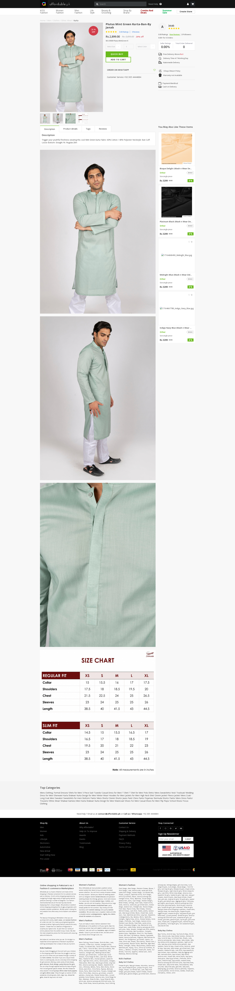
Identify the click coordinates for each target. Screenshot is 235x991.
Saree (120, 905)
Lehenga (131, 903)
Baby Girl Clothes (126, 962)
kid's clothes (47, 958)
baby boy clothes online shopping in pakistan (176, 941)
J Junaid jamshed (171, 915)
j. (124, 950)
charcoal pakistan (100, 959)
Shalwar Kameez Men (70, 801)
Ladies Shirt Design (125, 892)
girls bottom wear (169, 901)
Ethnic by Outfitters (145, 948)
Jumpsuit (127, 894)
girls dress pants (170, 905)
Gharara (148, 909)
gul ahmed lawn (91, 955)
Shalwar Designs (147, 901)
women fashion (71, 920)
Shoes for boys (166, 960)
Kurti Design (147, 894)
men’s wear (58, 920)
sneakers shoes (185, 960)
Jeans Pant (127, 798)
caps (106, 930)
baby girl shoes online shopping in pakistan (171, 909)
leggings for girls (181, 901)
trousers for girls (167, 907)
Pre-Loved (44, 859)
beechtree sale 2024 (133, 915)
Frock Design (123, 888)
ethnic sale (82, 981)
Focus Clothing (110, 983)
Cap (138, 925)
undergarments (96, 914)
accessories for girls (183, 917)
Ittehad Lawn (143, 952)
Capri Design (136, 901)
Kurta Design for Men (86, 795)
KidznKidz (144, 966)
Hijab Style (137, 923)
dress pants (161, 958)
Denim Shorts (115, 798)
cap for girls (183, 920)
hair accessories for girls (187, 924)
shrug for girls (184, 899)
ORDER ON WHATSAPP (117, 69)
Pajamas (149, 798)
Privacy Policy (125, 843)
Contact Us (124, 827)
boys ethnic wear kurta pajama (66, 971)
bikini (113, 914)
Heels (128, 929)
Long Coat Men (47, 798)
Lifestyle (43, 839)
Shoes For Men (131, 801)
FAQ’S (121, 839)
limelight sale (90, 953)
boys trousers (162, 952)
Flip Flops (164, 801)
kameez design (137, 892)
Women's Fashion (127, 885)
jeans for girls (170, 903)
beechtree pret (123, 948)
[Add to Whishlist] (154, 70)
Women (43, 831)
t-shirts (107, 901)
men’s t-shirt (102, 928)
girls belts (166, 920)
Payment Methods (127, 835)
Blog (81, 847)
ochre (173, 973)
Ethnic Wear (66, 20)
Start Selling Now (47, 855)
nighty (105, 914)
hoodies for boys (169, 950)
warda (149, 950)
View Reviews (174, 34)
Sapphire (134, 952)
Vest (173, 792)
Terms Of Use (125, 847)
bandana (101, 930)
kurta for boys (166, 938)
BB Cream (127, 935)
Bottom (85, 798)
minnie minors (174, 971)
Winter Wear (102, 795)
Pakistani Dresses (142, 888)
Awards (82, 835)
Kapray (131, 948)
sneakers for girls (173, 913)
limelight (112, 961)
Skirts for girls (181, 905)
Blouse (151, 888)
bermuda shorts (166, 954)
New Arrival (45, 851)
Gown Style (138, 903)
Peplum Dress (131, 909)
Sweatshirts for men (72, 798)
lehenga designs (172, 885)
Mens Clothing (46, 792)
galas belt (179, 967)
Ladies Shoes (132, 927)
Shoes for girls (188, 907)
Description (49, 129)
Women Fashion (60, 11)
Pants (93, 798)
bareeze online (146, 921)
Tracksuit (181, 792)
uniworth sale (102, 955)
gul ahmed (102, 973)
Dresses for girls (124, 966)
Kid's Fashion (125, 958)
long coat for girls (173, 899)
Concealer (148, 931)
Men (49, 20)
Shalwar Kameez (145, 919)
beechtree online (136, 894)
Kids (42, 835)
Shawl (121, 925)
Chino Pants (138, 798)
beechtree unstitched (125, 931)
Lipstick (147, 939)
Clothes (56, 20)
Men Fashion (78, 11)
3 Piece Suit (88, 792)
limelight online (106, 944)
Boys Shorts (185, 954)
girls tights (161, 903)
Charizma (127, 952)
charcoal (97, 944)
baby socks (186, 967)
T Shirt (125, 792)
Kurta (76, 20)
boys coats (167, 948)
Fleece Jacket (174, 795)
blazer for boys (168, 946)
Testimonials (85, 843)
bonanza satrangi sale (90, 965)
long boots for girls (185, 913)
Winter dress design (175, 893)
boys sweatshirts (188, 950)
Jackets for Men (132, 795)
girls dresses (44, 964)
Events (82, 839)
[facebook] (160, 828)
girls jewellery (162, 924)
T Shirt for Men (136, 792)
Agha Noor (151, 943)
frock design (54, 964)
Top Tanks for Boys (182, 934)
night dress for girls (175, 891)
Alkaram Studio (135, 943)
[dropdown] (187, 4)
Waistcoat (119, 801)
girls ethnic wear (48, 973)
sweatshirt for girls (163, 895)
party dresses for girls (67, 964)
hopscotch (191, 969)
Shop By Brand (127, 11)
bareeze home (123, 933)
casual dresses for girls (129, 968)
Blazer (134, 897)
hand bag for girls (173, 924)
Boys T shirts (162, 934)
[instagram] (165, 828)
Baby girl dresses (135, 966)
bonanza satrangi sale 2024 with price (99, 981)
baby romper (177, 940)
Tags (88, 128)
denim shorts (180, 956)
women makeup (94, 910)
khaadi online (147, 903)
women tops (99, 901)
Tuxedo (97, 792)
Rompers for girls (179, 889)
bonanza (95, 973)
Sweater (58, 798)
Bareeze (136, 917)
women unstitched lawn (99, 905)
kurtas (81, 903)
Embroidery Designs (130, 925)
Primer (121, 935)
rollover (168, 973)
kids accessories (184, 965)
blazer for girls (168, 897)
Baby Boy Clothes (165, 930)
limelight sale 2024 (143, 929)
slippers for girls (185, 911)
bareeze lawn (150, 946)
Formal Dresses (61, 792)
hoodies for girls (175, 895)
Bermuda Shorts (161, 798)
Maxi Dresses (141, 909)
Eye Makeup (135, 935)
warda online (146, 923)
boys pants (189, 956)
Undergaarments (124, 917)
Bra (132, 917)
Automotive (45, 847)
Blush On (140, 933)
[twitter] (176, 828)
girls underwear (178, 907)
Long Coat (144, 915)
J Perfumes (86, 967)
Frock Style (122, 909)
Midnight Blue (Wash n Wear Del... (176, 275)
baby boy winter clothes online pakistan (174, 944)
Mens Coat (185, 795)
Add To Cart (118, 59)
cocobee (182, 971)
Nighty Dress (130, 919)
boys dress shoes (188, 963)
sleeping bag (162, 969)
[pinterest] (171, 828)
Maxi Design (132, 888)
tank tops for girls (167, 889)
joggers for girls (162, 913)
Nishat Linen (150, 941)
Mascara (142, 935)
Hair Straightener (130, 939)
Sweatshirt (151, 915)
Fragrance (140, 937)
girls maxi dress (182, 885)
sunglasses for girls (176, 922)
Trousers (44, 801)
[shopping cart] (192, 4)
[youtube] (181, 828)
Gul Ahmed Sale (90, 946)
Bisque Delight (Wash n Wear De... (176, 168)
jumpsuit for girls (142, 968)
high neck (184, 895)
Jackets (145, 911)
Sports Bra (148, 917)
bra (109, 914)
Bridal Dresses (123, 903)
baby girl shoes (162, 911)
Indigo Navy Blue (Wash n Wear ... (175, 328)
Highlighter (132, 933)
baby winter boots (172, 965)
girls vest (164, 899)
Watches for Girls (146, 925)
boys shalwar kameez (178, 936)
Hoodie (140, 911)
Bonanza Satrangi (131, 954)
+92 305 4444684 (150, 814)
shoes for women (85, 916)
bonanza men (100, 977)
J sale (111, 942)
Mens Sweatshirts (162, 792)
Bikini (141, 917)
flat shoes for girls (173, 911)
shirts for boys (171, 934)
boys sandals (176, 960)
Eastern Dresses (141, 972)
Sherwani (58, 795)
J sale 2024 (103, 957)
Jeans (129, 901)
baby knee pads (170, 967)
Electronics (45, 843)
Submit (188, 839)
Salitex (133, 946)
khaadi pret (142, 950)
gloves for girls (174, 920)
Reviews (103, 128)
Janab (171, 25)
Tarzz (136, 948)
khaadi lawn (123, 927)
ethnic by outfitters (105, 949)
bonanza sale (136, 890)
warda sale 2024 (147, 890)
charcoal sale (89, 975)
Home (42, 20)
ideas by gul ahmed (102, 963)
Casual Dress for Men (111, 792)
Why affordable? (86, 827)
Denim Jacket (161, 795)
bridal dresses (101, 897)
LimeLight (127, 946)
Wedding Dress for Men (102, 953)
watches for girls (188, 922)
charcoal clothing (89, 951)
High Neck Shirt (147, 795)
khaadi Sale (144, 913)
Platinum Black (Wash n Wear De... (176, 221)
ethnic (96, 961)
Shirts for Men (75, 792)
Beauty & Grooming (106, 11)
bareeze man (128, 907)
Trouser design (146, 899)
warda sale (133, 905)
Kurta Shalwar (69, 795)
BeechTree (144, 943)
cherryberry (161, 973)
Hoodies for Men (116, 795)
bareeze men (123, 901)
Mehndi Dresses (124, 911)
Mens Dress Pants (184, 798)
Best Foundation (138, 931)
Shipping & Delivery (127, 831)
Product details (70, 128)
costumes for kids (163, 926)
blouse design (181, 887)
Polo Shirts (148, 792)
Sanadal (133, 929)
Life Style (92, 11)
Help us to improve (88, 831)
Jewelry (152, 929)
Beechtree (138, 899)
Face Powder (148, 933)
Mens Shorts (102, 798)
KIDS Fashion (44, 11)
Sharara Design (147, 907)
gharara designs (133, 974)
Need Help (153, 4)
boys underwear (172, 952)
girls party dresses (129, 972)
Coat (124, 915)
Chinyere (134, 950)
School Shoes (176, 801)
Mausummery (141, 946)
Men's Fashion (85, 939)
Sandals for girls (183, 915)
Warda (121, 946)
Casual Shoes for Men (149, 801)
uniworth (82, 944)
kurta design (172, 887)
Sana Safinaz (141, 941)
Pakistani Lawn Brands (126, 923)
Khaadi (121, 894)
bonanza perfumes (98, 983)
